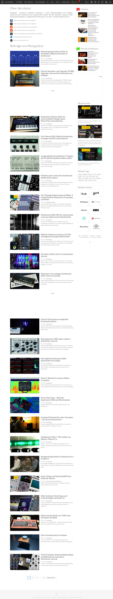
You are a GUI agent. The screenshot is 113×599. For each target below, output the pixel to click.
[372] (84, 218)
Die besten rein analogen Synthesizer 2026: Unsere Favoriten (56, 275)
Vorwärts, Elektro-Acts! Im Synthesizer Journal (57, 255)
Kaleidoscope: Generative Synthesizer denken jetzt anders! (57, 176)
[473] (96, 193)
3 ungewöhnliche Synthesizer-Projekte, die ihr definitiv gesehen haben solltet (57, 157)
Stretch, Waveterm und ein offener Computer (55, 379)
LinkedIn (91, 2)
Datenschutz (85, 235)
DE (86, 2)
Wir (79, 235)
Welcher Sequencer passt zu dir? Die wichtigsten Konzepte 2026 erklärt (56, 235)
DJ (48, 2)
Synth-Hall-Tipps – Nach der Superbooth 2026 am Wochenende (55, 399)
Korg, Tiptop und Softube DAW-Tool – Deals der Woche (56, 477)
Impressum (92, 235)
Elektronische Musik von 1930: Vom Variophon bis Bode (56, 516)
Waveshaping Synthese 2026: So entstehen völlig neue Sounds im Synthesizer (54, 53)
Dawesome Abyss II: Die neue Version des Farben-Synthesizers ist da (88, 157)
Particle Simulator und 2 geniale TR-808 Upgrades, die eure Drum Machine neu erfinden (57, 73)
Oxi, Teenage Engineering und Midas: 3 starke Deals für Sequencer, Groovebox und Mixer (57, 197)
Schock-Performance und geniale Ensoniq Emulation (54, 320)
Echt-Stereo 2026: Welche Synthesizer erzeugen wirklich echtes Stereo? (57, 137)
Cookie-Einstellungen (84, 237)
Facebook (98, 2)
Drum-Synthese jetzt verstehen (54, 535)
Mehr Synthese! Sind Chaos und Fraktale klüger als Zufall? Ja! (54, 497)
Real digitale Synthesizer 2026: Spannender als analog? (53, 359)
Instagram (95, 2)
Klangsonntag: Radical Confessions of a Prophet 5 (57, 457)
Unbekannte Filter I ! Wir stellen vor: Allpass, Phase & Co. (56, 438)
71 (43, 577)
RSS (106, 2)
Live (52, 2)
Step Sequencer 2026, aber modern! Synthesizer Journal (55, 340)
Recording (28, 2)
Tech (58, 2)
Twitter (102, 2)
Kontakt (98, 235)
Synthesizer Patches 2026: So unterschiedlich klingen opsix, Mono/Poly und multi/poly (53, 119)
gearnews (9, 2)
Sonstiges (65, 2)
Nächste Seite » (51, 577)
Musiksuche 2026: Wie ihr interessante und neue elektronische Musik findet (57, 216)
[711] (84, 193)
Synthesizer (40, 2)
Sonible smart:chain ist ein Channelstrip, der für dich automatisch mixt (89, 115)
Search (110, 2)
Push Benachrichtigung (96, 237)
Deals (76, 2)
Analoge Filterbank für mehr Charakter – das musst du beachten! (57, 418)
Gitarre (19, 2)
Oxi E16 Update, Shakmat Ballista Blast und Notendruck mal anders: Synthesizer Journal (57, 557)
